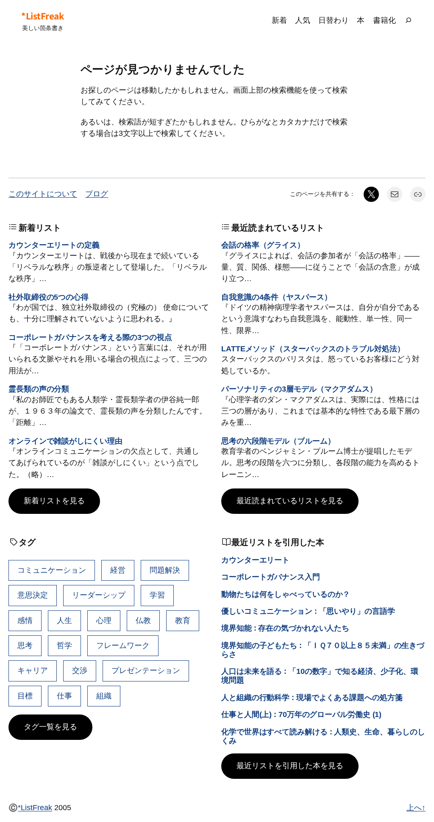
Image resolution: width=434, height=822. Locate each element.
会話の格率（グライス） (263, 245)
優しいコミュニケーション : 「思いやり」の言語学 (308, 611)
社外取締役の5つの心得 (48, 297)
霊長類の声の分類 (38, 389)
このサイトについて (42, 194)
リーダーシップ (98, 595)
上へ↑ (416, 807)
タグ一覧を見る (50, 727)
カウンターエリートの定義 (54, 245)
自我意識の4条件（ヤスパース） (276, 297)
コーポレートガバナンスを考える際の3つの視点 (90, 337)
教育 (182, 620)
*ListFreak (42, 15)
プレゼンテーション (145, 670)
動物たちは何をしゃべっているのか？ (285, 594)
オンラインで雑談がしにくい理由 (65, 441)
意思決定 (32, 595)
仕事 (64, 696)
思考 (25, 645)
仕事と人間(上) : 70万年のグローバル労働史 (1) (301, 714)
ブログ (96, 194)
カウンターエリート (255, 560)
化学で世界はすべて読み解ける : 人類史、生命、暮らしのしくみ (323, 736)
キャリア (32, 670)
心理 (103, 620)
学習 (157, 595)
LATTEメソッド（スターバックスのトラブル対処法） (312, 349)
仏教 (143, 620)
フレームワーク (123, 645)
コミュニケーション (51, 570)
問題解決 (165, 570)
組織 (103, 696)
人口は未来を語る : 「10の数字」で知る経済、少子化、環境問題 (319, 675)
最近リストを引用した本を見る (289, 765)
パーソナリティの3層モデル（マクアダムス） (299, 389)
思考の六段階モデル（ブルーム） (278, 441)
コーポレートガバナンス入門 (270, 577)
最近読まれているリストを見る (289, 501)
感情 (25, 620)
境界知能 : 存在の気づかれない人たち (285, 628)
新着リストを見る (54, 501)
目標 (25, 696)
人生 (64, 620)
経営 (117, 570)
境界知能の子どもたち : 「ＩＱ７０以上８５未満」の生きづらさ (322, 650)
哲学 (64, 645)
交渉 (79, 670)
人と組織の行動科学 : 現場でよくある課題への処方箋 (311, 697)
